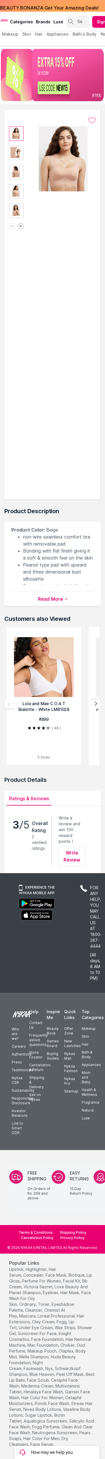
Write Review (72, 856)
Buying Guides (53, 1055)
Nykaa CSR (17, 1080)
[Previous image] (12, 226)
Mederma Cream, (37, 1385)
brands (43, 21)
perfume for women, (42, 1280)
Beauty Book (53, 1030)
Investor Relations (20, 1113)
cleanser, (34, 1310)
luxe (58, 21)
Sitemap (71, 1091)
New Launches (72, 1043)
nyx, (49, 1368)
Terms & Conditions (36, 1232)
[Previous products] (9, 704)
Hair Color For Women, (42, 1397)
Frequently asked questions (38, 1040)
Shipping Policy (73, 1232)
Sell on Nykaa (35, 1097)
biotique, (77, 1275)
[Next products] (95, 704)
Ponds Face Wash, (52, 1403)
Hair (85, 1044)
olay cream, (43, 1321)
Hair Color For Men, (41, 1438)
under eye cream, (36, 1327)
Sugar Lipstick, (39, 1415)
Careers (19, 1046)
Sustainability (23, 1090)
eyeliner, (51, 1292)
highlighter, (37, 1269)
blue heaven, (42, 1374)
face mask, (56, 1275)
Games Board (53, 1043)
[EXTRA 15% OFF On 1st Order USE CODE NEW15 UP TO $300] (52, 75)
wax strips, (65, 1327)
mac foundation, (43, 1345)
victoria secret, (38, 1286)
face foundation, (47, 1339)
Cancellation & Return (39, 1067)
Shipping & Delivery (36, 1082)
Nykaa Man (69, 1055)
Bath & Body (87, 1054)
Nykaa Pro (69, 1081)
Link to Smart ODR (17, 1128)
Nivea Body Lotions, (42, 1409)
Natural (88, 1110)
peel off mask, (70, 1374)
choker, (68, 1345)
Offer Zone (68, 1030)
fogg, (62, 1321)
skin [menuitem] (26, 34)
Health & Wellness (89, 1092)
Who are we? (15, 1034)
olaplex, (66, 1350)
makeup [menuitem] (10, 34)
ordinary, (28, 1304)
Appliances (91, 1065)
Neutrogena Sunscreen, (55, 1432)
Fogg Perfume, (46, 1426)
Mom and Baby (86, 1077)
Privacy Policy (72, 1238)
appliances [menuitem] (58, 34)
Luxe (86, 1118)
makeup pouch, (42, 1350)
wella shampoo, (34, 1356)
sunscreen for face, (37, 1333)
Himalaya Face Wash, (44, 1391)
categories (21, 21)
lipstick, (16, 1269)
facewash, (34, 1368)
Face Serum (41, 1444)
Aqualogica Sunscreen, (46, 1420)
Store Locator (36, 1054)
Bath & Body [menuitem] (85, 34)
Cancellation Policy (37, 1238)
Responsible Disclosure (23, 1100)
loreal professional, (57, 1315)
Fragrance (90, 1102)
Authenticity (22, 1054)
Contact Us (36, 1025)
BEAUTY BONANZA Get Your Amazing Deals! (49, 6)
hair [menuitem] (39, 34)
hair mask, (70, 1292)
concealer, (33, 1275)
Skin (85, 1036)
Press (17, 1062)
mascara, (27, 1315)
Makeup (89, 1028)
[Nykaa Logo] (4, 20)
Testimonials (22, 1070)
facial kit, (72, 1280)
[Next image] (21, 226)
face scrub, (38, 1380)
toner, (44, 1304)
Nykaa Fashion (71, 1068)
